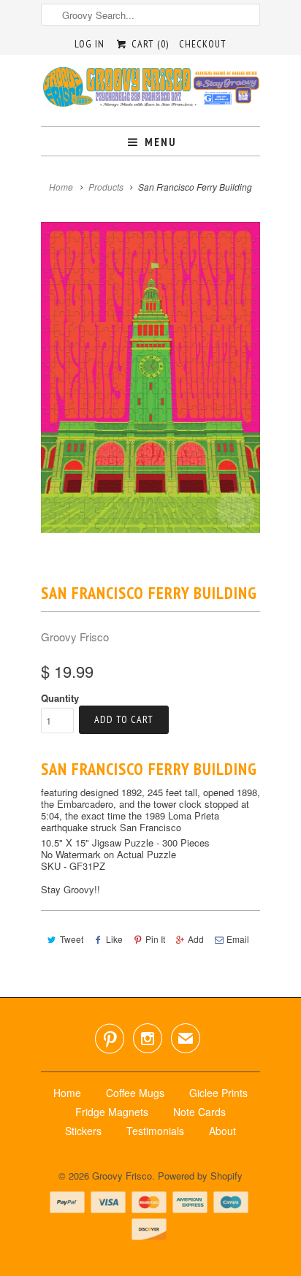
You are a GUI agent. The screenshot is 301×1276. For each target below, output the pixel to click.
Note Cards (199, 1111)
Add (196, 939)
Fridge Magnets (111, 1111)
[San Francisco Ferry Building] (150, 377)
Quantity (60, 698)
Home (67, 1092)
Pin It (155, 939)
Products (105, 186)
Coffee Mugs (135, 1092)
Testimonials (155, 1130)
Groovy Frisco (75, 636)
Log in (89, 43)
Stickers (83, 1130)
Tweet (71, 939)
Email (237, 939)
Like (114, 939)
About (222, 1130)
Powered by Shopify (200, 1176)
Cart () (148, 43)
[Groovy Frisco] (150, 90)
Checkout (202, 43)
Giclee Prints (218, 1092)
